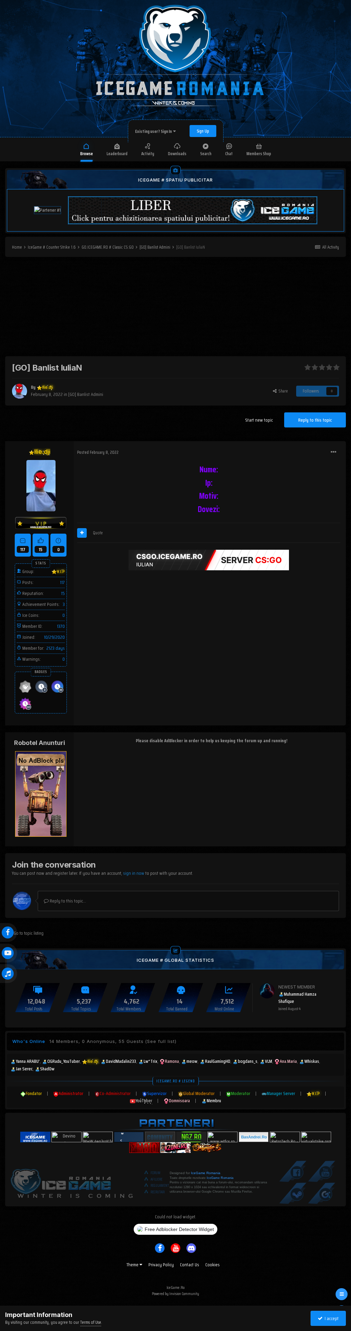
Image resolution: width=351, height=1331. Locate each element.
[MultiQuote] (82, 533)
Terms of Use (90, 1322)
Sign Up (203, 131)
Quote (98, 532)
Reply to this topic (315, 420)
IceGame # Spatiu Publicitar (175, 180)
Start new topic (259, 420)
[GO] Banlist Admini (85, 394)
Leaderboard (117, 153)
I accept (331, 1318)
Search (205, 153)
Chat (229, 153)
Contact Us (189, 1264)
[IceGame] (71, 1182)
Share (282, 391)
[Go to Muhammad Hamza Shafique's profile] (267, 990)
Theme (133, 1264)
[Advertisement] (175, 308)
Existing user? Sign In (154, 131)
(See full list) (161, 1041)
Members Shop (258, 153)
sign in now (133, 873)
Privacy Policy (161, 1264)
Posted (98, 452)
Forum (155, 1173)
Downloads (177, 153)
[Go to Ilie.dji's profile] (19, 391)
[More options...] (333, 452)
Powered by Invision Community (175, 1293)
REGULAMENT (159, 1186)
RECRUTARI (157, 1192)
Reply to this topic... (67, 901)
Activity (147, 153)
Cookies (212, 1264)
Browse (86, 153)
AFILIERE (156, 1179)
